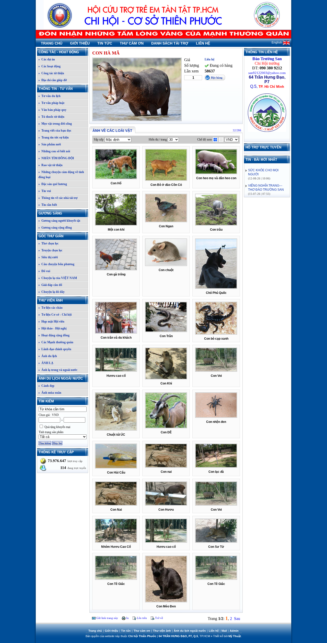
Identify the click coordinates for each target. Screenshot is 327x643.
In (127, 617)
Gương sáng (50, 213)
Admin (234, 630)
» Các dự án (46, 59)
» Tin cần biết (47, 205)
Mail (224, 630)
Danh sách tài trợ (169, 43)
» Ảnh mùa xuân (49, 392)
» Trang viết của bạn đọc (54, 130)
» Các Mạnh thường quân (55, 342)
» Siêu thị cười (48, 257)
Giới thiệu (80, 43)
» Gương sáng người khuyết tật (59, 220)
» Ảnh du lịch (47, 356)
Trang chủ (51, 43)
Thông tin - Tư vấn (56, 89)
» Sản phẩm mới (49, 144)
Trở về (158, 617)
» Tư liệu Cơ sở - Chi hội (55, 314)
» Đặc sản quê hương (52, 184)
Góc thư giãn (51, 236)
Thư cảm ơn (132, 43)
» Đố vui (44, 271)
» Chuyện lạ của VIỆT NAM (57, 278)
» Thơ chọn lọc (48, 243)
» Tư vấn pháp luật (51, 103)
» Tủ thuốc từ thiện (51, 117)
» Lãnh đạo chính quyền (54, 349)
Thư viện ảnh (51, 300)
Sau (237, 618)
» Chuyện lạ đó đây (51, 292)
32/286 (237, 130)
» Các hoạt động (49, 66)
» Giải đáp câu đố (50, 285)
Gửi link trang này (107, 617)
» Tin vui (44, 191)
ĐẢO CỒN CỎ (260, 186)
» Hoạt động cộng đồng (53, 335)
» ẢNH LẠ (45, 363)
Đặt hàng (217, 77)
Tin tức (104, 43)
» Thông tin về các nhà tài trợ (58, 198)
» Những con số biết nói (54, 151)
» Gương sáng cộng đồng (55, 227)
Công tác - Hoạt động (59, 52)
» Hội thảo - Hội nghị (52, 328)
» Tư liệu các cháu (50, 307)
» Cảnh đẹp (46, 386)
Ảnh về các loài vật (112, 130)
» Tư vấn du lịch (49, 96)
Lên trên (141, 617)
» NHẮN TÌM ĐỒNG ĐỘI (56, 158)
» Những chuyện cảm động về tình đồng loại (61, 174)
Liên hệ (203, 43)
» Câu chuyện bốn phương (56, 264)
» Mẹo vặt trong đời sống (55, 123)
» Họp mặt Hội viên (51, 321)
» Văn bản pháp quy (52, 110)
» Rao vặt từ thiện (50, 165)
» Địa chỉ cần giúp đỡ (52, 80)
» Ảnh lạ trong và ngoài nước (57, 370)
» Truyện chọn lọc (50, 250)
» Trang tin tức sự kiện (53, 137)
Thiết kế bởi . (227, 636)
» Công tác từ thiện (51, 73)
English (277, 42)
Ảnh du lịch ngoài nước (61, 378)
